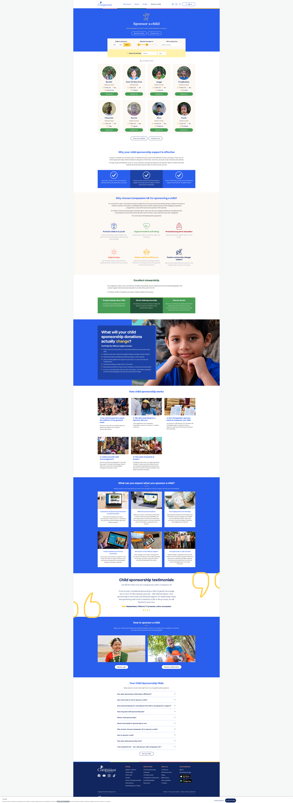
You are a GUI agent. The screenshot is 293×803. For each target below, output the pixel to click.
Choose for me (154, 33)
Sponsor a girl (121, 667)
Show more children (139, 138)
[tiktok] (114, 775)
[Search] (180, 4)
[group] (121, 45)
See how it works (139, 33)
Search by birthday (135, 53)
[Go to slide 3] (147, 610)
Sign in (190, 4)
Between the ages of (146, 41)
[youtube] (104, 775)
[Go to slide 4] (149, 610)
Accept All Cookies (230, 800)
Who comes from (171, 41)
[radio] (114, 45)
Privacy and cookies (174, 791)
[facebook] (99, 775)
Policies (165, 791)
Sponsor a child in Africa (171, 667)
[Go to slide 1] (143, 610)
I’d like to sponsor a (121, 41)
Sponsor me (109, 94)
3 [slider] (138, 45)
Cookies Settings (219, 800)
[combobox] (171, 45)
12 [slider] (146, 45)
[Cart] (173, 4)
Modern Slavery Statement (188, 791)
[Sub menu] (176, 4)
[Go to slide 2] (145, 610)
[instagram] (109, 775)
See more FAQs (146, 754)
